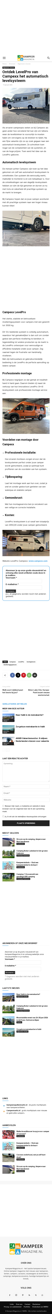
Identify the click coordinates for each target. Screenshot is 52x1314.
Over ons (19, 1304)
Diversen (12, 64)
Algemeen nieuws (24, 64)
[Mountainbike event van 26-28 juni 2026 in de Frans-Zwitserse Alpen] (8, 1020)
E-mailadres (12, 584)
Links (12, 1304)
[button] (4, 58)
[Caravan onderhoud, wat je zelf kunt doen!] (8, 1158)
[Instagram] (16, 1295)
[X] (18, 675)
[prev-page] (3, 750)
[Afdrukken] (34, 675)
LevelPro (21, 662)
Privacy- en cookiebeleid (12, 1307)
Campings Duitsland (23, 855)
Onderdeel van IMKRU (40, 1307)
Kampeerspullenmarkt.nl (17, 1105)
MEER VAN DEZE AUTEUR (13, 709)
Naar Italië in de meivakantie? (29, 715)
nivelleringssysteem (10, 665)
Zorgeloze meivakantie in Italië (30, 726)
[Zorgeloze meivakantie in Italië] (8, 729)
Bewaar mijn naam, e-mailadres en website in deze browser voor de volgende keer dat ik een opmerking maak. (23, 808)
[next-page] (7, 750)
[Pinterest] (23, 675)
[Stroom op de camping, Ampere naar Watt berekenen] (8, 842)
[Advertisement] (26, 27)
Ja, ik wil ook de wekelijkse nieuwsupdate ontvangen (25, 816)
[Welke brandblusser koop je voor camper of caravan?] (8, 1134)
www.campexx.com (38, 561)
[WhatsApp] (29, 675)
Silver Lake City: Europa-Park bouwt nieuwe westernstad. (39, 692)
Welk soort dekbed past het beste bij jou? (12, 691)
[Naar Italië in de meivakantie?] (8, 718)
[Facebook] (12, 675)
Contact (27, 1304)
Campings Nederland (23, 879)
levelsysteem (31, 662)
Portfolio (27, 1307)
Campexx (12, 662)
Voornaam (11, 577)
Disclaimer (36, 1304)
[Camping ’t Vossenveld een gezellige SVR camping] (8, 877)
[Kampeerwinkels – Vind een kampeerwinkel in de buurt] (8, 865)
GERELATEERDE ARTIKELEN (14, 704)
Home (4, 64)
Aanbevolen (20, 844)
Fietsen (19, 1022)
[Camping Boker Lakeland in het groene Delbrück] (8, 854)
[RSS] (29, 1295)
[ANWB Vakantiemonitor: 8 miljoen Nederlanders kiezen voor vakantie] (8, 741)
